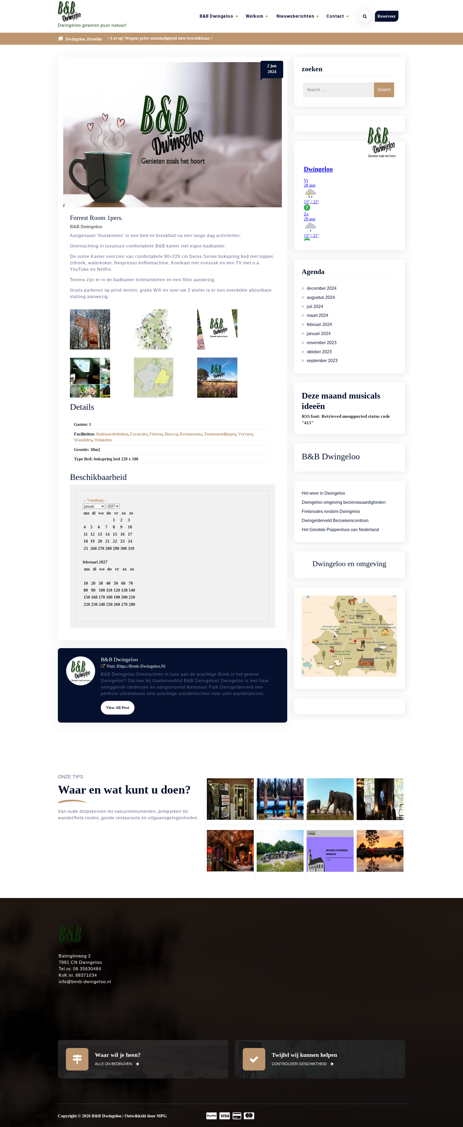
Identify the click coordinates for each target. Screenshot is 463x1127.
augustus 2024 (321, 297)
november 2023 (322, 342)
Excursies (138, 434)
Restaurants (191, 434)
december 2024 (322, 288)
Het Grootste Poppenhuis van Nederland (340, 529)
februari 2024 (319, 324)
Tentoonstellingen (220, 434)
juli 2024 (315, 306)
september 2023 (322, 360)
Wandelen (83, 440)
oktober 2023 (319, 352)
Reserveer (387, 16)
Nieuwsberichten (295, 16)
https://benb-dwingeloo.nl (141, 666)
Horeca (171, 434)
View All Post (117, 707)
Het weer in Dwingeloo (323, 493)
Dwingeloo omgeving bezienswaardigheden (344, 502)
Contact (335, 16)
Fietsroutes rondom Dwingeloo (331, 511)
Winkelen (103, 440)
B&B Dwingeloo (216, 16)
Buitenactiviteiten (112, 434)
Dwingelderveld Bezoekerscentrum (335, 520)
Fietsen (156, 434)
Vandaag (95, 500)
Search (384, 89)
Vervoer (245, 434)
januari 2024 (319, 333)
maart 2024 (317, 315)
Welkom (254, 16)
